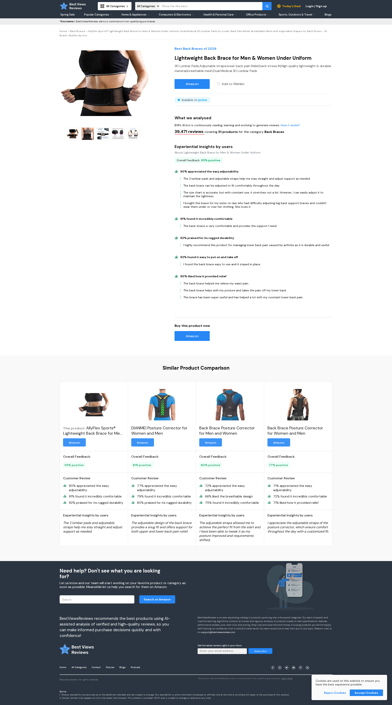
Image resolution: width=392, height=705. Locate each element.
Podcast (135, 667)
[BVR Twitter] (286, 663)
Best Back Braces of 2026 (195, 48)
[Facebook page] (273, 663)
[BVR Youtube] (293, 663)
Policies (110, 667)
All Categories (79, 667)
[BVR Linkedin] (307, 663)
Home (63, 31)
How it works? (290, 125)
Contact (96, 667)
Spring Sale (67, 14)
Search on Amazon (157, 599)
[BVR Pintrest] (300, 663)
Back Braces (77, 31)
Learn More (287, 678)
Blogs (122, 667)
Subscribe (260, 651)
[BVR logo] (73, 6)
